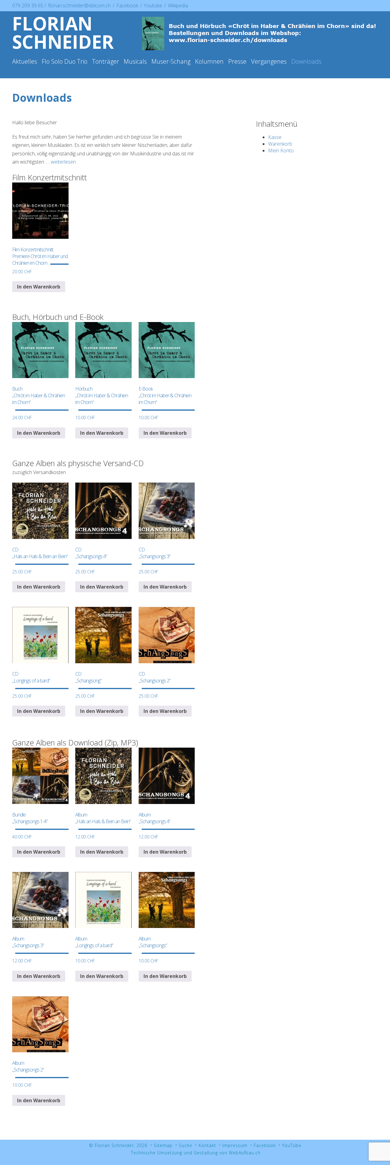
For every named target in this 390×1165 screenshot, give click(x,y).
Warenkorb (280, 143)
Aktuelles (24, 61)
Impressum (234, 1145)
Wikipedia (178, 5)
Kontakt (207, 1145)
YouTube (291, 1145)
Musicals (135, 61)
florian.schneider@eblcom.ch (79, 5)
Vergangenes (269, 61)
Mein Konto (281, 150)
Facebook (127, 5)
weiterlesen (63, 161)
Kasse (275, 137)
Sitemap (163, 1145)
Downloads (306, 61)
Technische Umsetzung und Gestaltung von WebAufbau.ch (196, 1153)
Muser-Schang (170, 61)
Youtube (153, 5)
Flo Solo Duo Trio (64, 61)
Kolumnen (209, 61)
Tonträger (105, 61)
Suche (185, 1145)
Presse (237, 61)
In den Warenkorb (38, 286)
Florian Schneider (63, 32)
